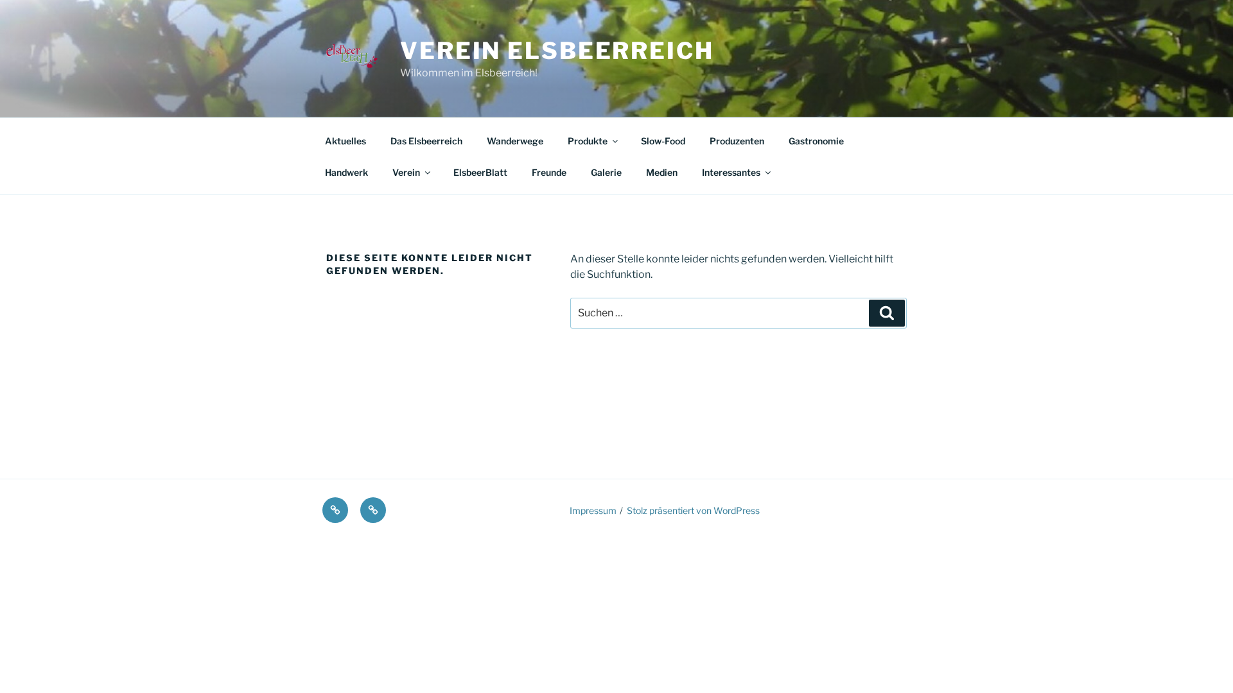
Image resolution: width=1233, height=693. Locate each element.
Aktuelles (345, 140)
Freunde (549, 172)
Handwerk (346, 172)
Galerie (606, 172)
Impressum (593, 510)
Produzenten (737, 140)
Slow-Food (663, 140)
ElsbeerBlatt (480, 172)
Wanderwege (515, 140)
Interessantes (731, 172)
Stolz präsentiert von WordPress (693, 510)
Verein (406, 172)
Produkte (588, 140)
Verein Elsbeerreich (557, 51)
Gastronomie (816, 140)
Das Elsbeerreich (426, 140)
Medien (662, 172)
